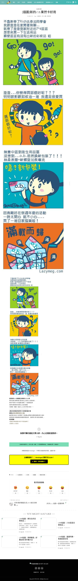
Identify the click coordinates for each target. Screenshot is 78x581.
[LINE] (70, 2)
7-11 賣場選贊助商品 (41, 444)
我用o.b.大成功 (14, 423)
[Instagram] (68, 2)
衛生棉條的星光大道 (18, 413)
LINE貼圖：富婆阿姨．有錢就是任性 (66, 538)
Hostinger (32, 450)
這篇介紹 (52, 450)
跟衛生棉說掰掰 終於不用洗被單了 (19, 421)
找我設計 (56, 444)
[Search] (75, 2)
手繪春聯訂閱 (50, 444)
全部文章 (39, 9)
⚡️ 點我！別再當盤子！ (39, 461)
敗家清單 (49, 16)
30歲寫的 (39, 16)
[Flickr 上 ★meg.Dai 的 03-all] (26, 337)
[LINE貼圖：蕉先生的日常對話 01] (9, 524)
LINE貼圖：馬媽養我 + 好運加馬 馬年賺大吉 (28, 539)
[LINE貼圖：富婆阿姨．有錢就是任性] (48, 542)
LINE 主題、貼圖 (32, 444)
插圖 (45, 16)
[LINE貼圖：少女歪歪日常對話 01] (48, 524)
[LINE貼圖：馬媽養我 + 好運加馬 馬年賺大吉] (9, 542)
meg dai (22, 532)
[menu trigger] (4, 2)
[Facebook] (67, 2)
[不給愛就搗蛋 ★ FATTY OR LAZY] (8, 2)
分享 (43, 16)
